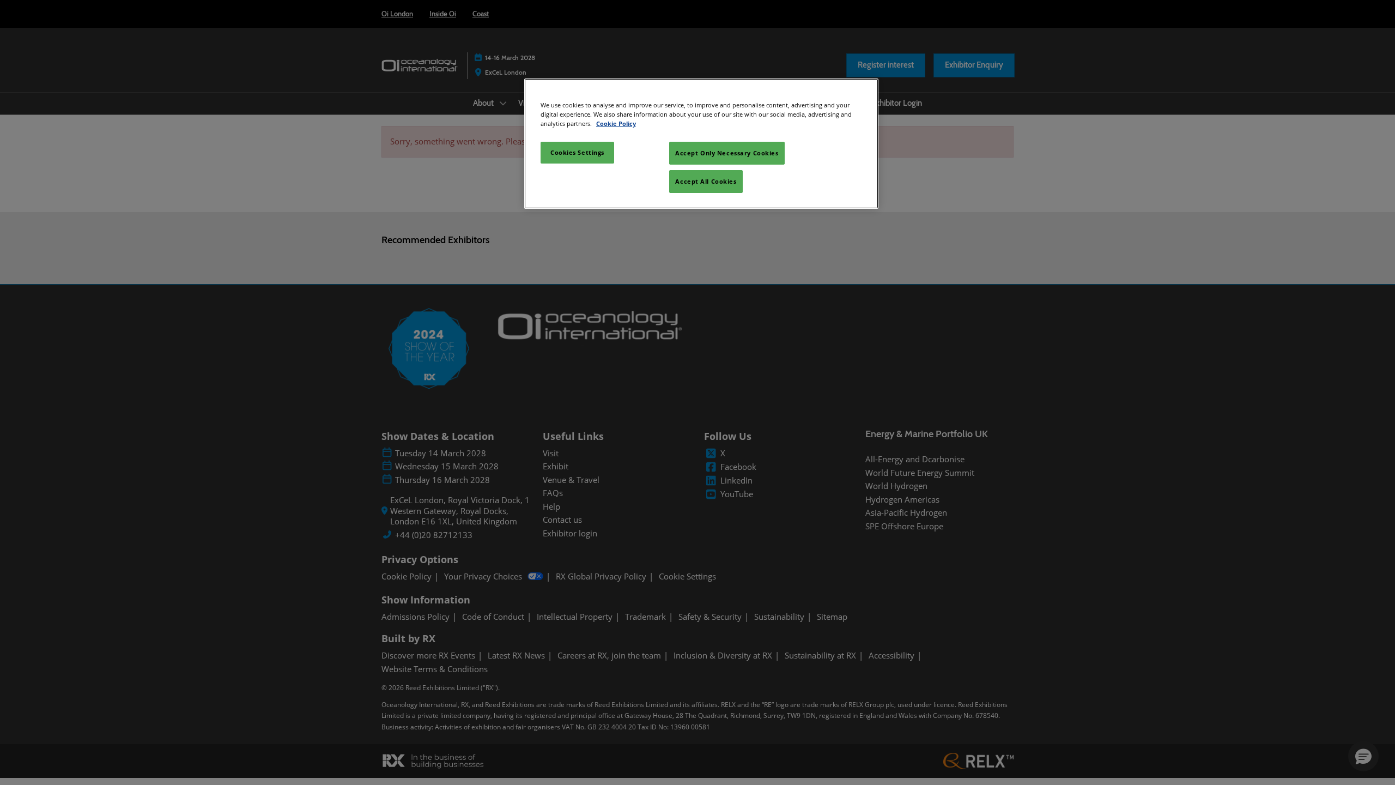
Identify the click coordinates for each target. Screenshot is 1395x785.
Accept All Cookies (705, 181)
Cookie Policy (616, 123)
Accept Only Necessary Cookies (727, 153)
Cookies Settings (577, 152)
